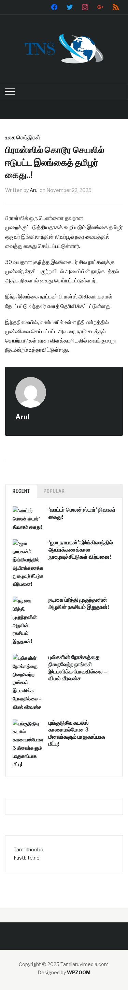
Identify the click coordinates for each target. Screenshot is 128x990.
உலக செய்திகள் (22, 137)
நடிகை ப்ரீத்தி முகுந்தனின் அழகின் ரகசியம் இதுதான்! (78, 603)
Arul (34, 190)
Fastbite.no (27, 858)
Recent (21, 491)
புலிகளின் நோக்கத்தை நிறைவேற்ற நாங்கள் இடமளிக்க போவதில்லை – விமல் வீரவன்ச (77, 668)
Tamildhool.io (28, 849)
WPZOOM (78, 972)
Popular (54, 491)
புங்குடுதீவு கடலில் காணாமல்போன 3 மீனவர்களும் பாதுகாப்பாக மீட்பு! (76, 733)
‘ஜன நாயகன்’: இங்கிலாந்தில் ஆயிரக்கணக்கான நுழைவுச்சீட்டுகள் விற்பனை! (80, 549)
